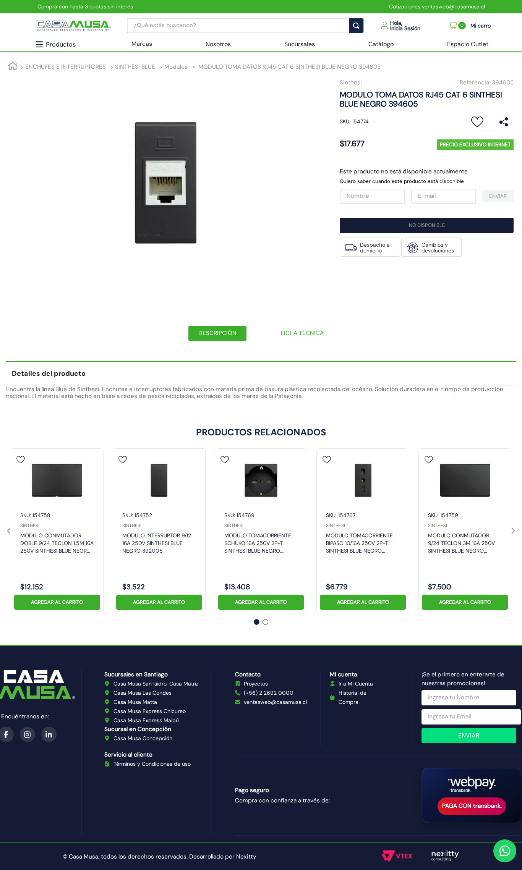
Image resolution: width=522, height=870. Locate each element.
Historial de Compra (352, 697)
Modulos (176, 67)
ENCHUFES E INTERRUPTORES (65, 67)
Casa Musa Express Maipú (146, 720)
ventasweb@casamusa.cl (275, 702)
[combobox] (245, 25)
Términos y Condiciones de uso (152, 763)
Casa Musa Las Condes (142, 692)
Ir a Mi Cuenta (356, 683)
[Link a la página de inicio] (12, 67)
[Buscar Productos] (357, 25)
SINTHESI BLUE (135, 67)
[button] (400, 25)
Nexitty (246, 856)
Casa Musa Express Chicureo (149, 711)
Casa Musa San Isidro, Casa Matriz (155, 683)
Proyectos (256, 683)
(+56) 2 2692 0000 (268, 692)
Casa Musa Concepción (142, 738)
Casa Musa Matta (135, 702)
